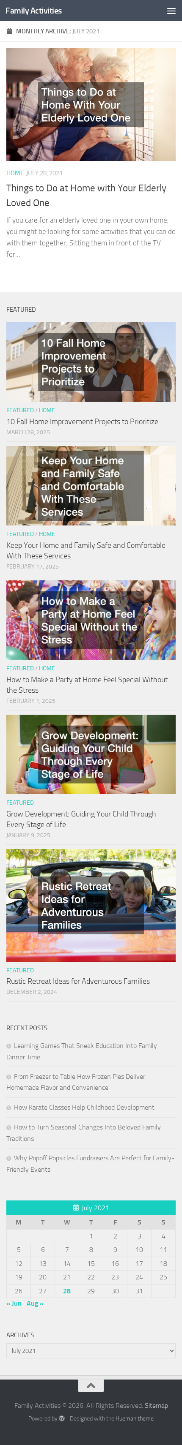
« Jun (14, 1303)
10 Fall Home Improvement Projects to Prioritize (82, 421)
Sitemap (156, 1405)
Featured (20, 410)
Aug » (35, 1303)
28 (67, 1291)
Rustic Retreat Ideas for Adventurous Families (78, 981)
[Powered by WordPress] (62, 1418)
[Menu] (171, 10)
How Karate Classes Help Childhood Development (84, 1107)
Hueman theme (135, 1418)
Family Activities (34, 10)
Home (15, 173)
